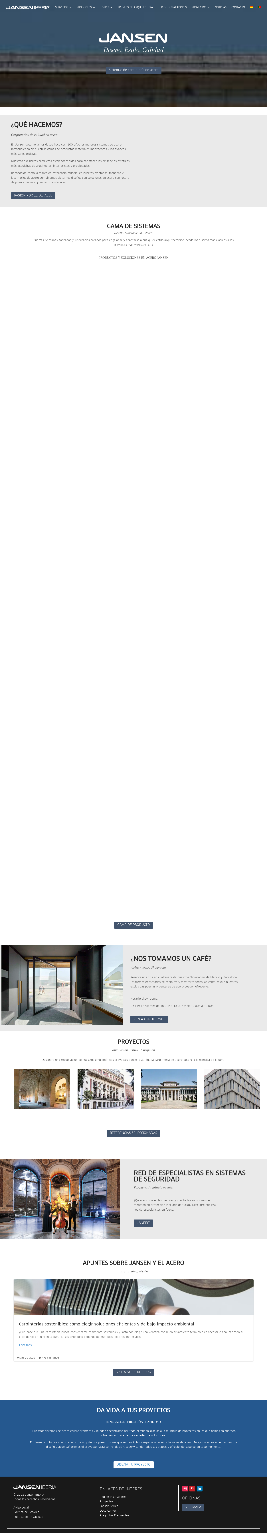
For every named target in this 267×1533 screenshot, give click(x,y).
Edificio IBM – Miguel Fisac (230, 1112)
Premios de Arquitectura (135, 7)
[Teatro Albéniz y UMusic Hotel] (106, 1089)
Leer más (25, 1345)
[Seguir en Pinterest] (192, 1488)
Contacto (238, 7)
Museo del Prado (157, 1112)
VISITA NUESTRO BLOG (133, 1372)
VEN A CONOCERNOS (149, 1019)
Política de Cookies (26, 1512)
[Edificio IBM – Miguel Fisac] (232, 1089)
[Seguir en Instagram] (185, 1488)
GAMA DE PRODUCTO (133, 925)
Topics (104, 7)
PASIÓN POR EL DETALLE (33, 195)
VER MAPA (193, 1507)
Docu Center (108, 1510)
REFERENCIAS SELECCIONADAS (133, 1133)
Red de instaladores (172, 7)
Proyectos (199, 7)
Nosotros (43, 7)
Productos (84, 7)
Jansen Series (109, 1506)
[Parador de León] (42, 1089)
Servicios (61, 7)
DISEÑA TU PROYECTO (134, 1464)
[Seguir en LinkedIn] (200, 1488)
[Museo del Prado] (169, 1089)
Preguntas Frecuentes (114, 1515)
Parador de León (31, 1112)
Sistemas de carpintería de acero (133, 70)
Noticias (220, 7)
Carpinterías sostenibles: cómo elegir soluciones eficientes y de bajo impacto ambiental (134, 1320)
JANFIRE (143, 1223)
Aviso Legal (21, 1507)
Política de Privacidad (28, 1517)
